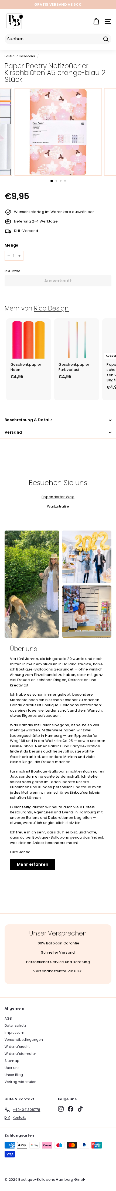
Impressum (14, 1032)
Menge (12, 245)
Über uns (12, 1067)
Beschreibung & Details (29, 420)
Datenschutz (15, 1025)
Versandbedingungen (24, 1039)
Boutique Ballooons (20, 56)
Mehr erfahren (32, 864)
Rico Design (51, 308)
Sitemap (12, 1060)
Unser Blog (14, 1074)
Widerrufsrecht (17, 1046)
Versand (13, 432)
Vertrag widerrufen (20, 1081)
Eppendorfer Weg (58, 496)
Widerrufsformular (20, 1053)
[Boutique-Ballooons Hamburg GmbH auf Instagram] (61, 1109)
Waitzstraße (58, 506)
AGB (8, 1018)
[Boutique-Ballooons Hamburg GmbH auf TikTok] (80, 1109)
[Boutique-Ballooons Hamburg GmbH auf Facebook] (70, 1109)
